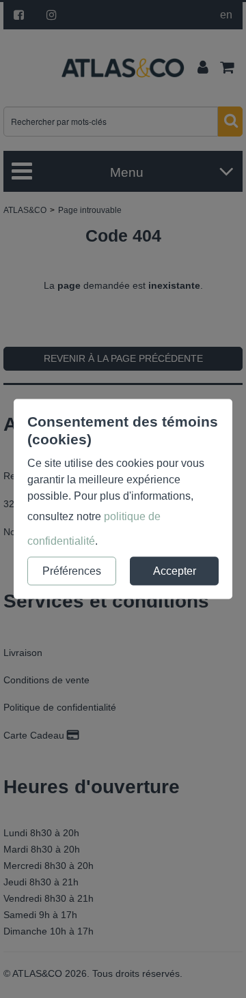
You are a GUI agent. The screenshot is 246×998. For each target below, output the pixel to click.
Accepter (174, 571)
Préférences (71, 571)
